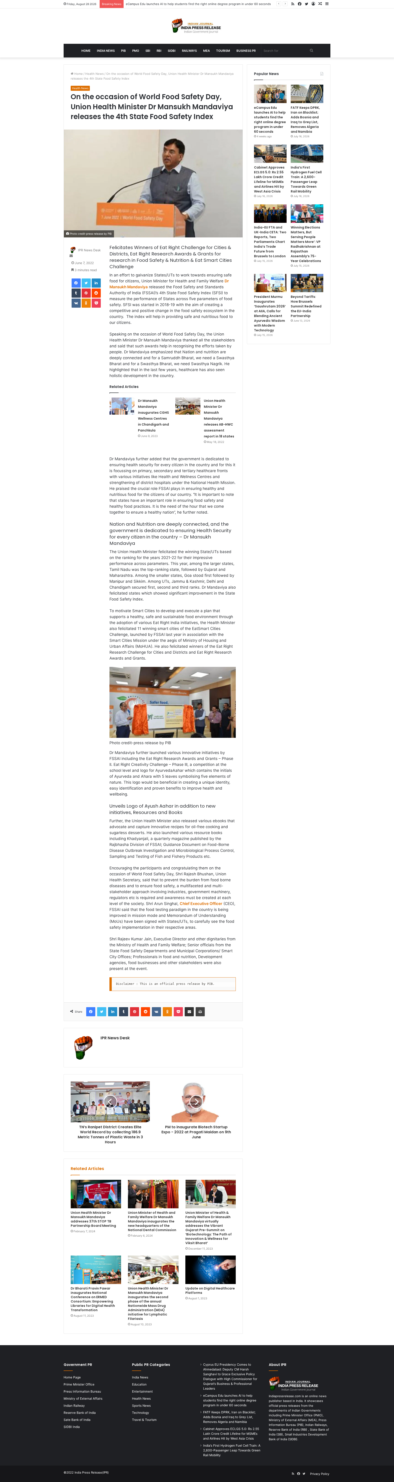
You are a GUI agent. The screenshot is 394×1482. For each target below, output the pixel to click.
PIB (123, 50)
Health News (94, 73)
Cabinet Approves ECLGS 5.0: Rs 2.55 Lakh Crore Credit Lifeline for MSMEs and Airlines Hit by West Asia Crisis (269, 179)
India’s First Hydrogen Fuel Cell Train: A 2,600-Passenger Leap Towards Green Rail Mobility (306, 179)
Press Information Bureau (82, 1391)
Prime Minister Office (79, 1384)
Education (139, 1384)
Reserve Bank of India (80, 1412)
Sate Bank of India (77, 1420)
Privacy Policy (319, 1474)
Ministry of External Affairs (83, 1398)
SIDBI (172, 50)
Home (86, 50)
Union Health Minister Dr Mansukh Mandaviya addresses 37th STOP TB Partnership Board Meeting (93, 1219)
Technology (140, 1412)
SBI (147, 50)
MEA (206, 50)
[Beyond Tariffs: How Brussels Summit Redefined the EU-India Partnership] (307, 283)
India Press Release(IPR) (91, 1472)
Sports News (141, 1405)
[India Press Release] (197, 26)
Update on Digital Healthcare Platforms (210, 1290)
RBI (159, 50)
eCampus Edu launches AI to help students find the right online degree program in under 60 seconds (198, 4)
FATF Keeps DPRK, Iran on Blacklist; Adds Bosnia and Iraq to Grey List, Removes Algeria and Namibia (305, 119)
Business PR (246, 50)
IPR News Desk (89, 250)
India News (106, 50)
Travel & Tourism (144, 1420)
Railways (189, 50)
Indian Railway (74, 1405)
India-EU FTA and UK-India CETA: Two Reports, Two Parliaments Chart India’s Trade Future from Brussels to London (270, 241)
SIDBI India (72, 1427)
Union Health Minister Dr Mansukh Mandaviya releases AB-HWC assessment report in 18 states (219, 418)
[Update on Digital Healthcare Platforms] (210, 1270)
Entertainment (142, 1391)
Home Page (72, 1377)
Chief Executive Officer (201, 903)
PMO (135, 50)
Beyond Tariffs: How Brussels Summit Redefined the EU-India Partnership (306, 306)
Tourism (223, 50)
